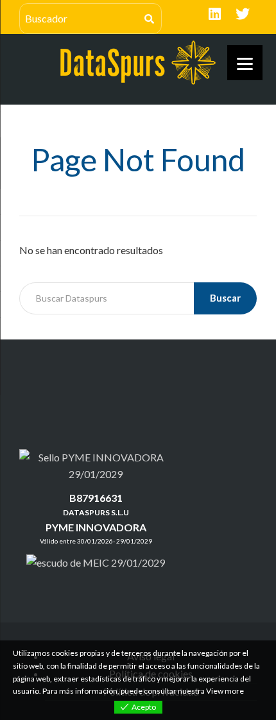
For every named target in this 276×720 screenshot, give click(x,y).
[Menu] (245, 62)
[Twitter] (243, 14)
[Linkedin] (214, 14)
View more (225, 691)
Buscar (225, 298)
